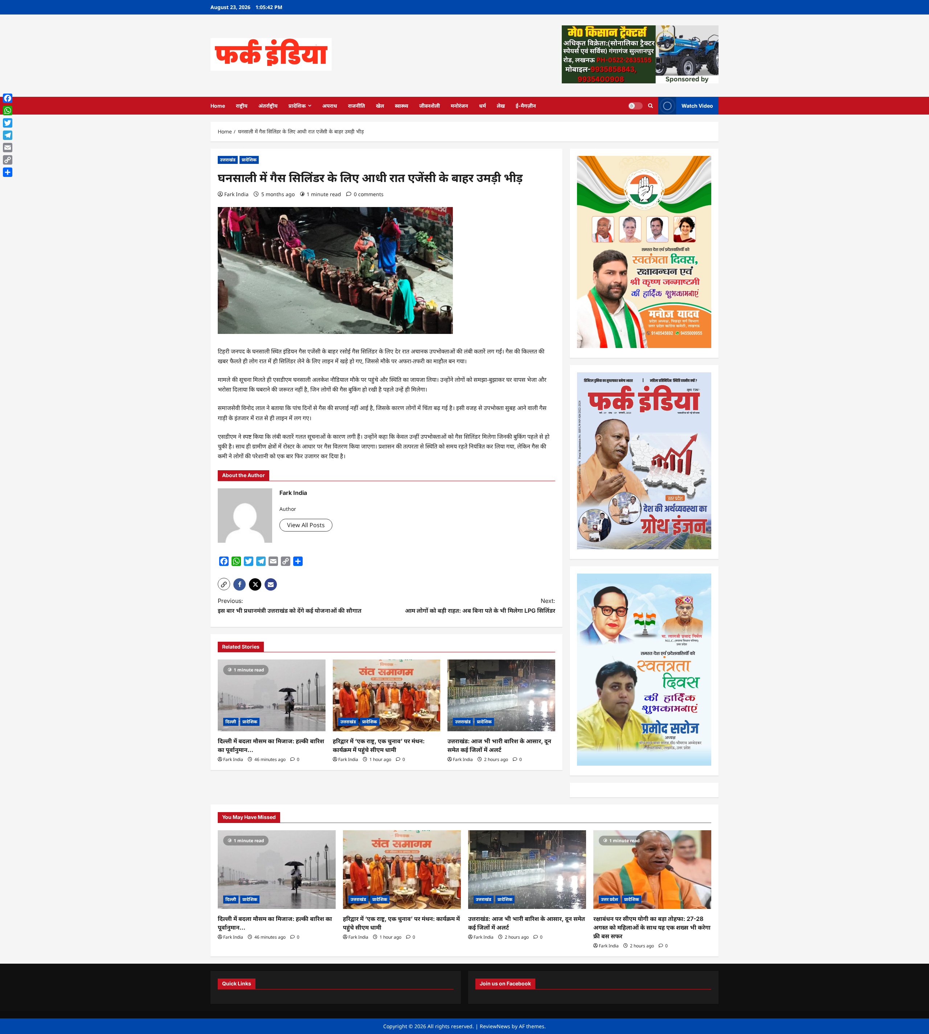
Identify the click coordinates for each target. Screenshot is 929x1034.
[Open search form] (650, 106)
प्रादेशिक (297, 106)
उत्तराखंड (228, 160)
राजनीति (356, 106)
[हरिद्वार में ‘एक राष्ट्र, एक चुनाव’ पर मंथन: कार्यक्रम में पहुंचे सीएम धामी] (387, 695)
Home (217, 106)
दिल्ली (230, 722)
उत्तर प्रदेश (609, 899)
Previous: (289, 605)
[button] (224, 584)
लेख (501, 106)
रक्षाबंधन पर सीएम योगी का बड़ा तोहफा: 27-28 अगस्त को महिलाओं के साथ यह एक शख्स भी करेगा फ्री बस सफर (652, 927)
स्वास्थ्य (401, 106)
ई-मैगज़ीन (526, 106)
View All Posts (306, 525)
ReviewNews (495, 1026)
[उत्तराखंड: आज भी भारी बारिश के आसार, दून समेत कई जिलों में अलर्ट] (501, 695)
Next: (480, 605)
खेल (380, 106)
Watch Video (697, 105)
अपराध (329, 106)
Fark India (236, 194)
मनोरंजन (459, 106)
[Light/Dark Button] (635, 105)
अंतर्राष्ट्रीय (268, 106)
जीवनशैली (429, 106)
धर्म (482, 106)
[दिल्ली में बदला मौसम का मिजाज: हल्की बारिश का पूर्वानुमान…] (272, 695)
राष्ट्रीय (241, 106)
